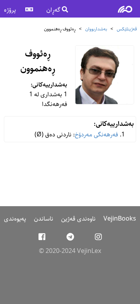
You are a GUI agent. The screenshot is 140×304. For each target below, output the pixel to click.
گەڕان (54, 10)
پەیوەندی (15, 219)
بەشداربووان (96, 29)
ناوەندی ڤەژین (78, 219)
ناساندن (43, 219)
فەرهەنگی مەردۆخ (96, 135)
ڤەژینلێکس (127, 29)
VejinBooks (119, 219)
